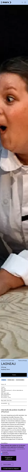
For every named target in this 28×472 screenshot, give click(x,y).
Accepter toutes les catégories (11, 468)
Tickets (14, 375)
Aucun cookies (7, 464)
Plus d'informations (11, 450)
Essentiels (5, 452)
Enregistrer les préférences (8, 458)
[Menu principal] (25, 2)
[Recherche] (22, 2)
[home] (6, 2)
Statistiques (5, 454)
